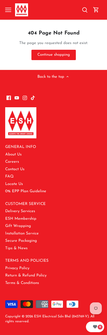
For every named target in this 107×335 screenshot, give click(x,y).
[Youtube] (17, 98)
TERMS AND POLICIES (27, 261)
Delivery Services (20, 211)
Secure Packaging (21, 241)
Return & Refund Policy (25, 275)
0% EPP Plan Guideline (25, 191)
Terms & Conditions (22, 283)
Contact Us (14, 169)
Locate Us (14, 184)
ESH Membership (20, 219)
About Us (13, 154)
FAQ (9, 177)
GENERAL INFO (20, 147)
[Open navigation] (8, 10)
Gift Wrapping (18, 226)
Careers (12, 162)
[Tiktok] (33, 98)
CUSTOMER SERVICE (25, 204)
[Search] (84, 10)
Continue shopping (53, 55)
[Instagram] (25, 98)
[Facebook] (8, 98)
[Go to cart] (96, 10)
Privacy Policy (17, 268)
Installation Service (22, 234)
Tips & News (16, 248)
